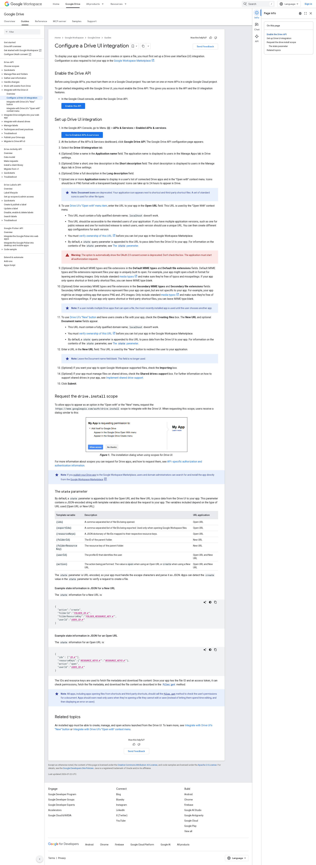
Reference (41, 21)
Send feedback (205, 46)
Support (91, 21)
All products (93, 3)
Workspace (32, 4)
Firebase (188, 805)
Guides (25, 21)
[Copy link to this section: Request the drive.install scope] (121, 397)
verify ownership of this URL (95, 235)
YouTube (121, 820)
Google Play (190, 826)
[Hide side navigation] (39, 859)
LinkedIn (120, 810)
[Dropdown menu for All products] (104, 4)
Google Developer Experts (61, 805)
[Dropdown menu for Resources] (127, 4)
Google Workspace (74, 37)
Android (188, 794)
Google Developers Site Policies (78, 768)
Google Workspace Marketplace (132, 60)
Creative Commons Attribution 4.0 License (137, 765)
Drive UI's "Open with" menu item (88, 205)
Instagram (121, 805)
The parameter (125, 245)
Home (56, 3)
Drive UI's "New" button (83, 317)
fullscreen (305, 13)
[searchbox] (22, 31)
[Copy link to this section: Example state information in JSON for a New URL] (118, 588)
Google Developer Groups (61, 799)
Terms (51, 858)
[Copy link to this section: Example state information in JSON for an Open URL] (121, 636)
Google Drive (72, 3)
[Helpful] (210, 37)
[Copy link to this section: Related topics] (83, 717)
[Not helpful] (215, 37)
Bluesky (120, 799)
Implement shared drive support (124, 377)
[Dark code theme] (210, 602)
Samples (76, 21)
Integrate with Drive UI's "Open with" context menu (102, 729)
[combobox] (258, 4)
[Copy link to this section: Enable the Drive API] (94, 74)
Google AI (166, 844)
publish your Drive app (84, 475)
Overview (9, 21)
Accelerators (55, 810)
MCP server (59, 21)
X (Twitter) (121, 815)
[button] (21, 70)
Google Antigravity (193, 815)
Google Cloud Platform (142, 844)
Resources (117, 3)
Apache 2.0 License (207, 765)
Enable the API (73, 105)
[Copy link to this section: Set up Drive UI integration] (105, 120)
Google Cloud (191, 820)
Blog (118, 794)
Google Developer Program (62, 794)
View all (188, 831)
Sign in (308, 4)
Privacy (62, 858)
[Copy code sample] (215, 602)
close (311, 13)
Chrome (188, 799)
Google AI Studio (192, 810)
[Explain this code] (205, 602)
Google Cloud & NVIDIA (59, 815)
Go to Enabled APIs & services (82, 134)
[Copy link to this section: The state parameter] (91, 492)
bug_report (300, 13)
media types (126, 276)
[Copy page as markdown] (143, 46)
